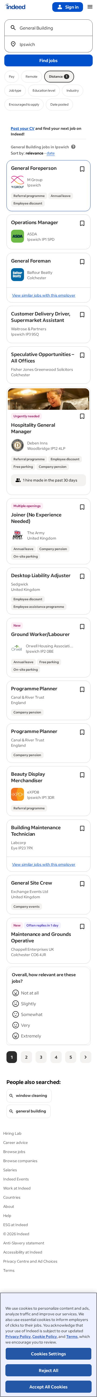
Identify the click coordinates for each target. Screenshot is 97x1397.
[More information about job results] (73, 146)
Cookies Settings (48, 1353)
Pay (11, 76)
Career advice (15, 1142)
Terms (72, 1336)
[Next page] (85, 1057)
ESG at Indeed (15, 1224)
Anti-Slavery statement (23, 1242)
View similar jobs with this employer (43, 295)
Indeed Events (16, 1178)
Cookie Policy (44, 1336)
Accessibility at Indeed (22, 1252)
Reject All (48, 1370)
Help (7, 1215)
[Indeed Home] (15, 7)
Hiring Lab (12, 1133)
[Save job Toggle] (82, 169)
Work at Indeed (17, 1188)
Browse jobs (14, 1151)
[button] (34, 168)
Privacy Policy (18, 1336)
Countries (11, 1197)
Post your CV (22, 128)
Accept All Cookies (48, 1386)
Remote (31, 76)
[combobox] (51, 28)
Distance (58, 76)
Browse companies (20, 1160)
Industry (73, 90)
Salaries (10, 1169)
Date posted (59, 104)
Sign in (72, 7)
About (8, 1206)
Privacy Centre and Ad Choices (30, 1261)
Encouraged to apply (24, 104)
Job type (15, 90)
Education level (44, 90)
